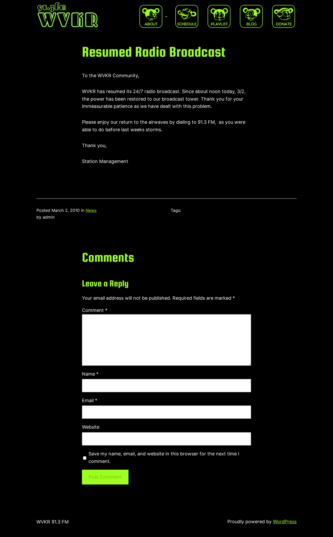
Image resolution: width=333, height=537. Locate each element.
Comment (94, 310)
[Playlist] (219, 16)
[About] (151, 16)
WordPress (285, 521)
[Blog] (251, 16)
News (91, 210)
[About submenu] (166, 16)
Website (90, 427)
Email (89, 400)
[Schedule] (187, 16)
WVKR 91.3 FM (52, 522)
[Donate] (284, 16)
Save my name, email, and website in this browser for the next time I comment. (163, 457)
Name (90, 374)
